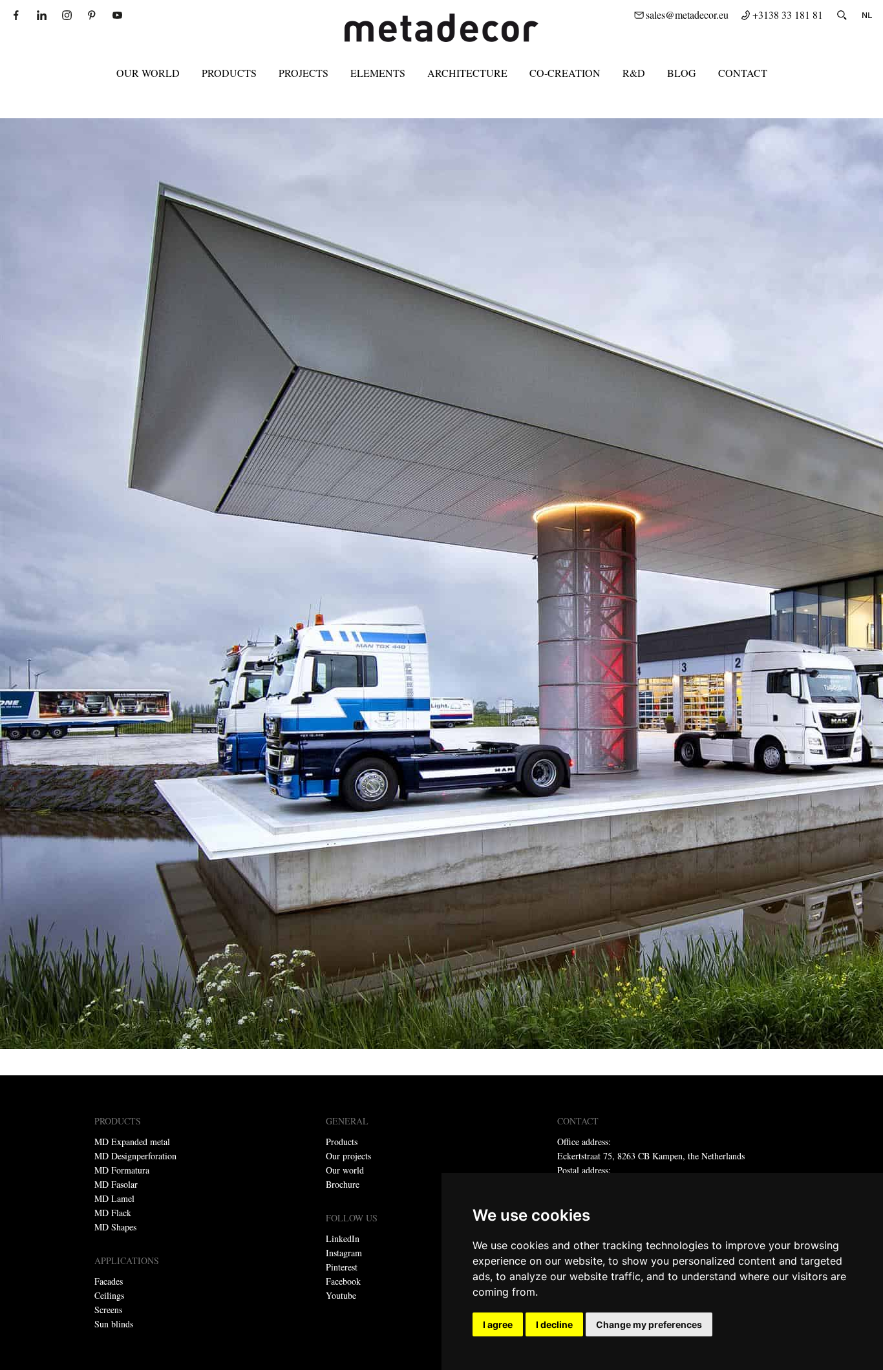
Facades (108, 1281)
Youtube (341, 1295)
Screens (108, 1309)
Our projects (348, 1156)
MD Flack (112, 1213)
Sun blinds (113, 1324)
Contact (742, 72)
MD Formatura (121, 1170)
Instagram (344, 1253)
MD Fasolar (116, 1184)
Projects (303, 72)
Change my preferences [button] (649, 1324)
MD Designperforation (135, 1156)
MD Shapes (115, 1227)
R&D (633, 72)
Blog (681, 72)
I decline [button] (554, 1324)
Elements (377, 72)
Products (229, 72)
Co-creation (565, 72)
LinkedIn (342, 1238)
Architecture (467, 72)
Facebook (343, 1281)
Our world (148, 72)
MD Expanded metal (132, 1141)
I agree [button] (498, 1324)
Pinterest (341, 1267)
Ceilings (109, 1295)
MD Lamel (114, 1198)
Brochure (342, 1184)
